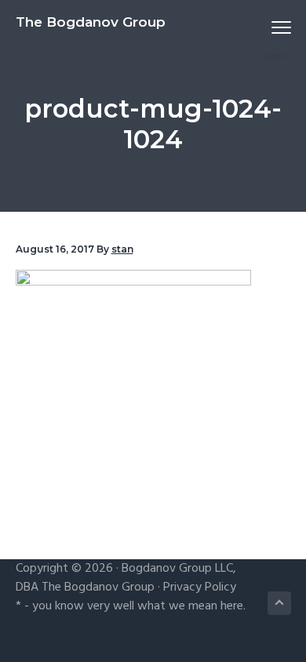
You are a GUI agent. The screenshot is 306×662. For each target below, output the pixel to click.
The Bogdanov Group (91, 22)
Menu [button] (262, 27)
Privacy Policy (199, 587)
